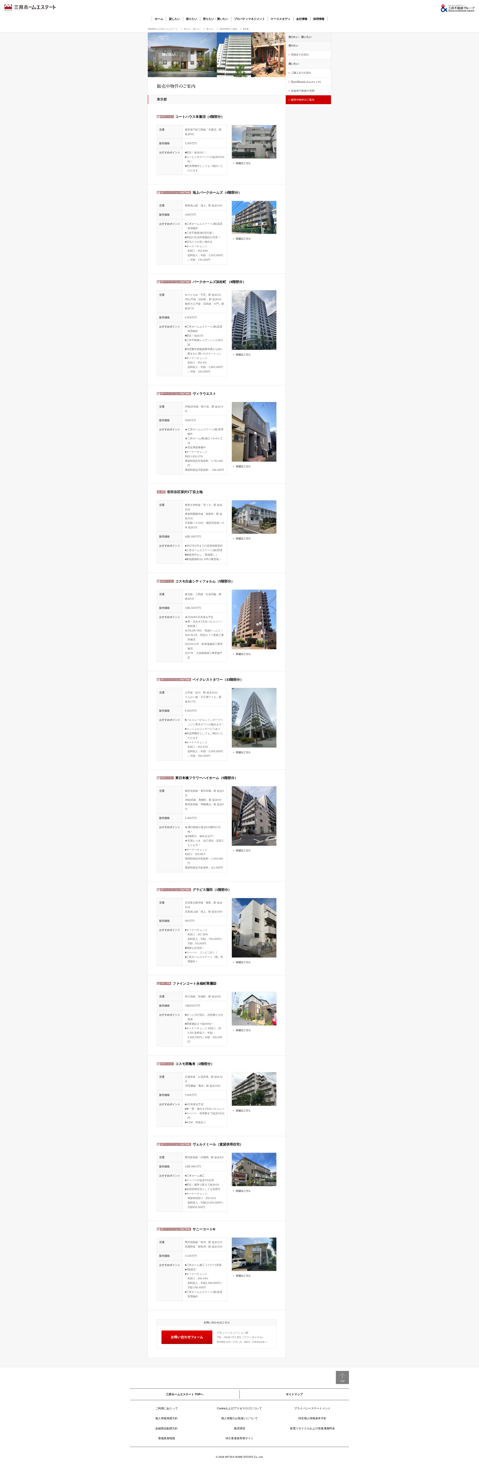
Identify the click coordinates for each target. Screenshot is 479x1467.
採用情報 (318, 18)
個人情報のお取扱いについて (239, 1418)
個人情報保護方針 (166, 1418)
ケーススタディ (280, 18)
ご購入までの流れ (308, 72)
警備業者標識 (166, 1438)
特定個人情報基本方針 (312, 1418)
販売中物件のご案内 (228, 29)
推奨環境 (239, 1428)
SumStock (308, 81)
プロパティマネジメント (249, 18)
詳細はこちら (242, 163)
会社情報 (301, 18)
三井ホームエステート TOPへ (184, 1394)
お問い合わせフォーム (186, 1337)
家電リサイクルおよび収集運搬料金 (312, 1428)
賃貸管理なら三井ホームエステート (163, 29)
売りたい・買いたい (215, 18)
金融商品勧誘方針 (166, 1428)
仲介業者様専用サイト (239, 1438)
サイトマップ (294, 1394)
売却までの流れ (308, 54)
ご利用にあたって (166, 1408)
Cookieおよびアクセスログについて (239, 1408)
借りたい (191, 18)
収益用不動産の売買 (308, 90)
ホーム (159, 18)
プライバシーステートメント (312, 1408)
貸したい (174, 18)
